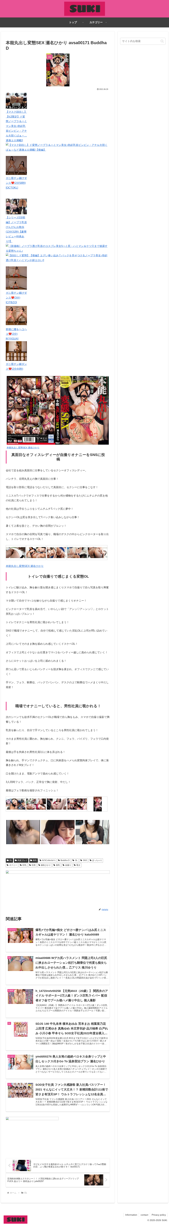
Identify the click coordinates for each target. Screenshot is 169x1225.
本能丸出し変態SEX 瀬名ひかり (25, 566)
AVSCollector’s (48, 860)
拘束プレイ (22, 860)
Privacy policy (159, 1214)
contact (144, 1214)
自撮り (68, 865)
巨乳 (24, 865)
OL (10, 860)
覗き (78, 865)
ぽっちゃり (97, 860)
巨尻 (34, 865)
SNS (85, 860)
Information (131, 1214)
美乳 (35, 860)
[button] (162, 41)
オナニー (13, 865)
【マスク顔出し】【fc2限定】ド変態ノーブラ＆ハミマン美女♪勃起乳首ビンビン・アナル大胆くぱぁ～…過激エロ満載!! (16, 126)
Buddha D (65, 860)
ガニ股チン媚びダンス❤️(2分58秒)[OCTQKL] (16, 183)
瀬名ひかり (46, 865)
